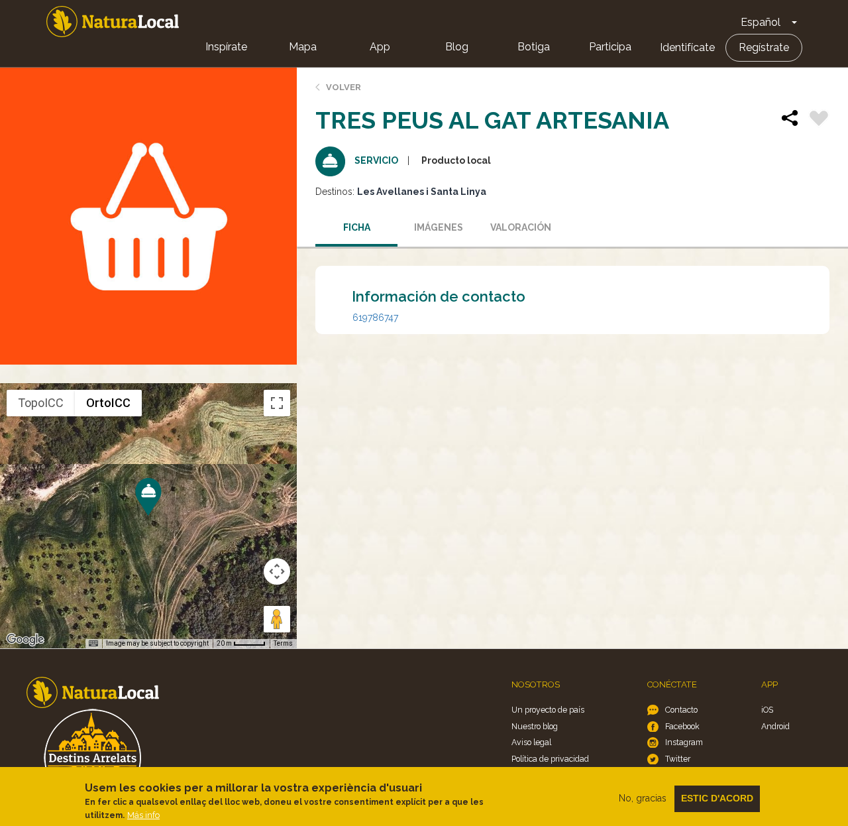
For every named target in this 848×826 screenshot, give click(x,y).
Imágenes (438, 227)
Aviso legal (531, 742)
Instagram (684, 742)
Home (112, 21)
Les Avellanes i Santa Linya (421, 191)
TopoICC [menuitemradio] (41, 403)
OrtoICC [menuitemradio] (108, 403)
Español (760, 22)
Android (775, 726)
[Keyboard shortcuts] (93, 643)
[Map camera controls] (277, 571)
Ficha (356, 227)
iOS (767, 710)
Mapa (303, 46)
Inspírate (226, 46)
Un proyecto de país (547, 710)
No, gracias (642, 798)
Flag (818, 120)
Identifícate (687, 47)
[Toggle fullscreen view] (277, 403)
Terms (283, 643)
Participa (610, 46)
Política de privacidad (550, 759)
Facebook (682, 726)
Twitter (677, 759)
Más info (143, 815)
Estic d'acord (717, 798)
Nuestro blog (534, 726)
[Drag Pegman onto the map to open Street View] (277, 619)
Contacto (681, 710)
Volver (343, 87)
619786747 (375, 317)
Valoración (520, 227)
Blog (456, 46)
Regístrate (764, 47)
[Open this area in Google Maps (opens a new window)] (25, 639)
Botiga (533, 46)
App (380, 46)
